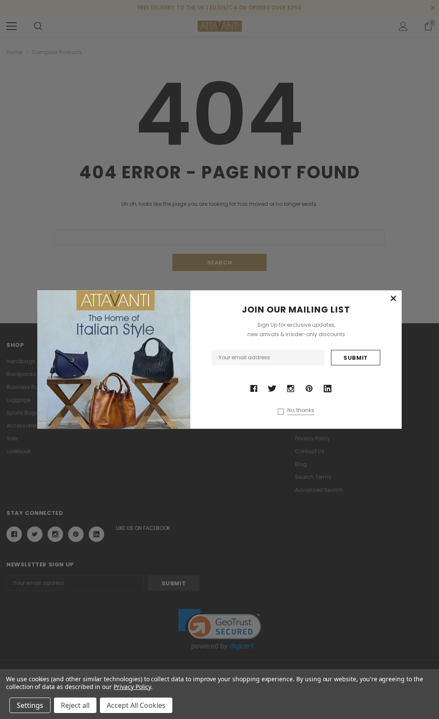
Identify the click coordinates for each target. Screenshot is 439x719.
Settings (30, 705)
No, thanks (300, 410)
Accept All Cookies (136, 705)
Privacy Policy (132, 687)
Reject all (75, 705)
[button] (393, 298)
